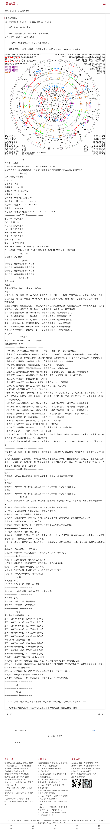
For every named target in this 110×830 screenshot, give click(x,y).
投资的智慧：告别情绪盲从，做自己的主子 (19, 794)
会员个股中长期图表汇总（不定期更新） (19, 802)
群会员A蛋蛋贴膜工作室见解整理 (18, 765)
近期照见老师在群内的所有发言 (17, 777)
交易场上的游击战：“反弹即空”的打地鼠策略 (19, 789)
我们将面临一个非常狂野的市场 (17, 779)
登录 (93, 730)
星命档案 (13, 11)
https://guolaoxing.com (64, 823)
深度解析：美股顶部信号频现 (16, 768)
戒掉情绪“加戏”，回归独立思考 (17, 798)
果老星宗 (12, 4)
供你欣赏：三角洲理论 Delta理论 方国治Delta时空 (19, 783)
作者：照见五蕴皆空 (11, 22)
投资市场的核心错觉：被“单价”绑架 (19, 763)
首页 (6, 11)
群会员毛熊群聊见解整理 (14, 771)
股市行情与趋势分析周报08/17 (17, 774)
